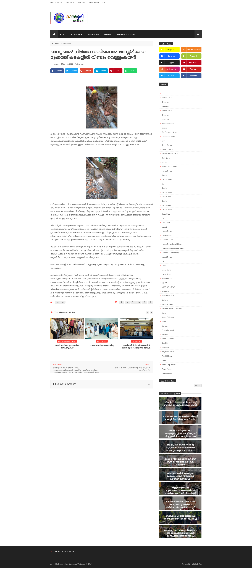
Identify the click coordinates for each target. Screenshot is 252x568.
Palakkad (165, 334)
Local (164, 266)
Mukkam (165, 291)
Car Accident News (169, 132)
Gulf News (166, 158)
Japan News (167, 171)
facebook (193, 76)
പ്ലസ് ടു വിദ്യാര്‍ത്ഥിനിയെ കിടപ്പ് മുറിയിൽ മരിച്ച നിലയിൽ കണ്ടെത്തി (180, 403)
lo (163, 261)
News (62, 34)
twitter (171, 76)
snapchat (171, 50)
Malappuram (167, 278)
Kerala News (167, 192)
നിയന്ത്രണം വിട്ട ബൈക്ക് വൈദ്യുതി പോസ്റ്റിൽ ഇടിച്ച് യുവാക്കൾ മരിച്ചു (180, 417)
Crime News (167, 145)
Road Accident (168, 339)
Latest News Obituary (170, 253)
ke (163, 184)
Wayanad (165, 347)
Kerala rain (166, 197)
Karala (164, 175)
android (193, 56)
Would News (167, 373)
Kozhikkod (166, 214)
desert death (167, 149)
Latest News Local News (172, 244)
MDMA (164, 283)
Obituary (165, 102)
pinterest (193, 63)
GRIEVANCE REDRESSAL (97, 3)
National (165, 300)
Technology (93, 34)
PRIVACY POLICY (56, 3)
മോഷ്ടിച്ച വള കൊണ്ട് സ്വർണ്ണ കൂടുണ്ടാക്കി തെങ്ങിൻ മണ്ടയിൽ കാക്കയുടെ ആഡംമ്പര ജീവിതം (180, 448)
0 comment (81, 64)
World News (167, 369)
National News (168, 304)
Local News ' (167, 274)
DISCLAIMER (70, 3)
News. (164, 321)
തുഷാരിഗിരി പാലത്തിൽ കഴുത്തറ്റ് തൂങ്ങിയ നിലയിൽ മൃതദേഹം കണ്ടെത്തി (180, 462)
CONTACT (81, 3)
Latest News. (167, 257)
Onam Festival (168, 330)
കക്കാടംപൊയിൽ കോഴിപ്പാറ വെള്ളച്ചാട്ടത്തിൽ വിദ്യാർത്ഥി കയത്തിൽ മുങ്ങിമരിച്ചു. (180, 476)
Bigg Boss (166, 106)
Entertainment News (170, 154)
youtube (193, 69)
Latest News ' (167, 240)
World (164, 360)
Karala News (167, 179)
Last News (67, 44)
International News (67, 341)
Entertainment (76, 34)
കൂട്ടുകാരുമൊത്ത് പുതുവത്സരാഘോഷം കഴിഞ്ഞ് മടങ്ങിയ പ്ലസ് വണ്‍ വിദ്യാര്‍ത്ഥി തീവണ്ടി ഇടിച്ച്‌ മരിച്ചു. (180, 491)
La (163, 218)
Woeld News (167, 356)
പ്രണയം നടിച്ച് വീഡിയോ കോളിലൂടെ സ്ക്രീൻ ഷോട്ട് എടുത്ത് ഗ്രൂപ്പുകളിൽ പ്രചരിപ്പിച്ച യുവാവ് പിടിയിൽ (180, 434)
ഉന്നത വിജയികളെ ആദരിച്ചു (102, 345)
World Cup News (168, 365)
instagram (171, 69)
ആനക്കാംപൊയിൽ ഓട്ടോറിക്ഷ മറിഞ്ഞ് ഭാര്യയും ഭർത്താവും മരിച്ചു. (180, 517)
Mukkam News (168, 296)
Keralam (165, 201)
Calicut (164, 128)
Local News (166, 270)
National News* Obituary (172, 309)
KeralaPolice (167, 210)
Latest (164, 227)
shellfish (165, 343)
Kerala (164, 188)
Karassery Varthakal (77, 564)
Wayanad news (168, 352)
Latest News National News (173, 248)
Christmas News (168, 136)
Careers (107, 34)
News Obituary (168, 317)
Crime (164, 141)
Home (57, 44)
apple (171, 63)
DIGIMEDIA (196, 564)
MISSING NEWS (168, 287)
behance (171, 56)
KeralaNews (167, 205)
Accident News (168, 123)
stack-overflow (194, 50)
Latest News (167, 98)
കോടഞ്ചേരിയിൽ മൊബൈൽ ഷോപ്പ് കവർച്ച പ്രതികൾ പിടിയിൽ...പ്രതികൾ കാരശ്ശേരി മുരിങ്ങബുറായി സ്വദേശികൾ (180, 505)
